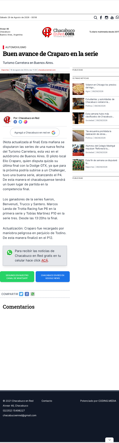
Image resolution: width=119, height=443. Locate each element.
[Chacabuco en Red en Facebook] (101, 17)
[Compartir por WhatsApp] (32, 294)
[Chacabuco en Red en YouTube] (112, 17)
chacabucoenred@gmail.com (19, 415)
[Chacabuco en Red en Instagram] (106, 17)
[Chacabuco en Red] (59, 32)
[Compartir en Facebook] (27, 294)
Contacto (47, 400)
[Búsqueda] (95, 17)
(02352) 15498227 (14, 410)
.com (47, 70)
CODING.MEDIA (107, 400)
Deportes (5, 70)
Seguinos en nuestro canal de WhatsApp (17, 276)
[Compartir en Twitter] (21, 294)
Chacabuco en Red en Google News (52, 276)
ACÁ (44, 260)
